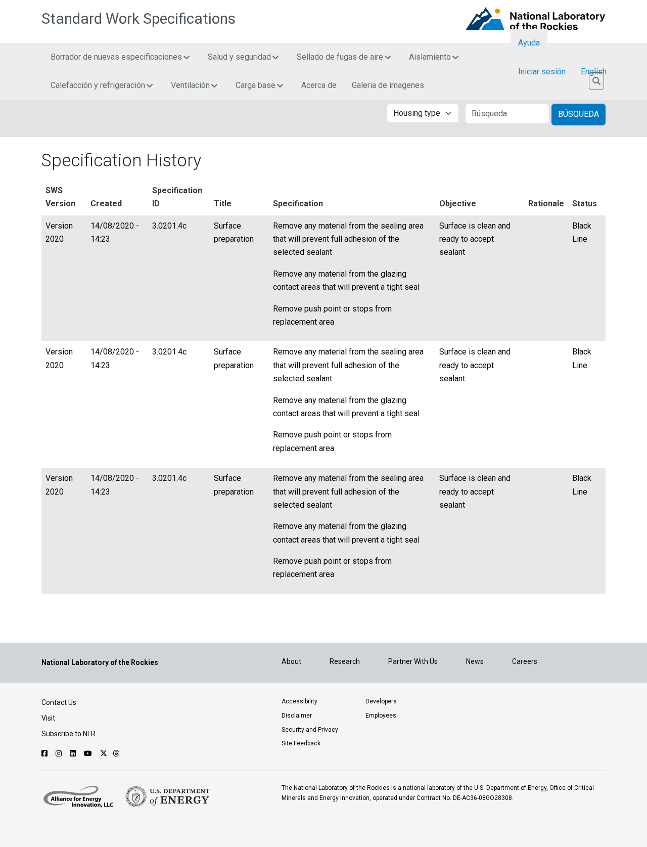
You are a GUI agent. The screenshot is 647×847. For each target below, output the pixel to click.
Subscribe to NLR (68, 734)
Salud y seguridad (239, 57)
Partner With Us (413, 661)
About (291, 661)
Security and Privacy (310, 729)
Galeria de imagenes (388, 85)
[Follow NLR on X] (103, 753)
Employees (380, 715)
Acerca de (319, 85)
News (475, 661)
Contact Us (58, 702)
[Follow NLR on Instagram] (60, 753)
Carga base (255, 85)
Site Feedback (301, 743)
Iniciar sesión (542, 71)
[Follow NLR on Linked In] (74, 753)
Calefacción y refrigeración (98, 85)
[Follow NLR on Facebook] (45, 753)
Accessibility (299, 701)
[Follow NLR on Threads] (116, 753)
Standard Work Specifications (138, 18)
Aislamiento (430, 57)
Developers (381, 701)
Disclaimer (297, 715)
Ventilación (190, 85)
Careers (524, 661)
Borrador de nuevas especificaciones (116, 57)
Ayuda (529, 43)
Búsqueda (578, 114)
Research (345, 661)
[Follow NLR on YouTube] (89, 753)
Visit (48, 718)
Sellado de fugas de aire (340, 57)
